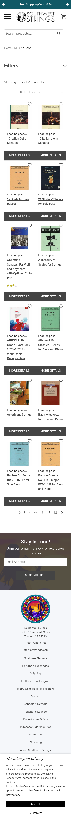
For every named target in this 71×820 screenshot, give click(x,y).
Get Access (51, 4)
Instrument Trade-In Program (35, 689)
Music (18, 48)
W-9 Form (35, 734)
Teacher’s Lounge (35, 711)
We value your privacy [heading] (24, 759)
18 (55, 512)
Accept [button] (35, 804)
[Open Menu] (7, 17)
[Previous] (4, 4)
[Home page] (35, 17)
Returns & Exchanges (35, 666)
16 (42, 512)
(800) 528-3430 (35, 643)
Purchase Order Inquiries (35, 727)
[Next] (66, 4)
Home (8, 48)
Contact (35, 696)
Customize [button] (35, 813)
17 (48, 512)
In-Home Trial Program (35, 681)
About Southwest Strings (35, 750)
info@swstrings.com (36, 650)
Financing (35, 742)
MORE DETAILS (19, 155)
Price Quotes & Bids (35, 719)
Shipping (35, 673)
